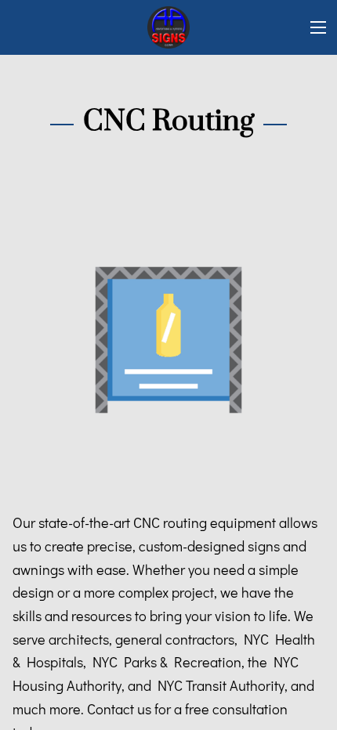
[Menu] (318, 27)
